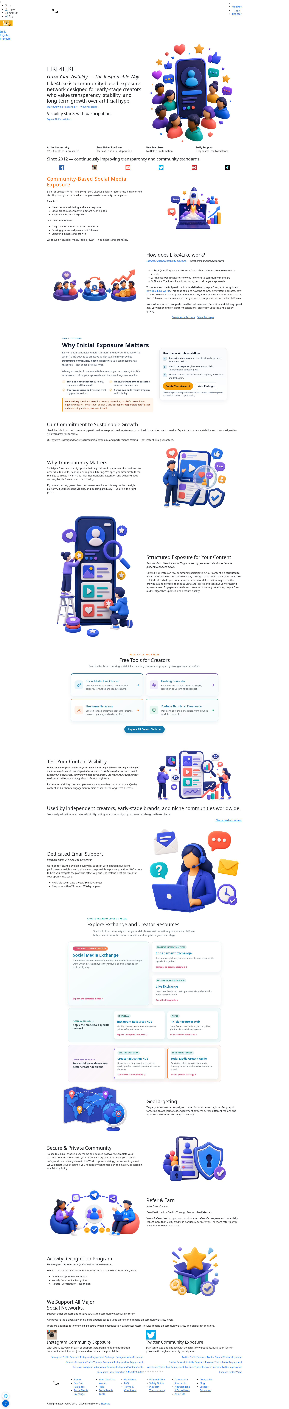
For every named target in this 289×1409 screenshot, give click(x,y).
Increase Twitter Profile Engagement (124, 1362)
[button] (126, 1371)
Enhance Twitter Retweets (99, 1367)
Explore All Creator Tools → (144, 729)
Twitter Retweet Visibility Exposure (87, 1362)
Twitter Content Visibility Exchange (125, 1357)
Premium (5, 38)
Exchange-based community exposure (166, 260)
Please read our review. (229, 820)
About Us (179, 1394)
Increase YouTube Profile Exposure (224, 1362)
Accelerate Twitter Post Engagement (66, 1367)
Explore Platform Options (59, 119)
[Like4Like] (6, 23)
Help (101, 1386)
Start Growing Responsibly (62, 106)
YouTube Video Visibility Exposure (164, 1362)
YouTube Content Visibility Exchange (223, 1357)
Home (77, 1379)
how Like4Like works (158, 291)
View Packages (88, 106)
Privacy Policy (157, 1379)
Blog (202, 1383)
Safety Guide (156, 1383)
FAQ (126, 1383)
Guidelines (130, 1379)
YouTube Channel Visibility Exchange (185, 1357)
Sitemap (105, 1403)
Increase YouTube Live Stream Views (223, 1367)
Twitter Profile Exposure (95, 1357)
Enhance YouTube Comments (189, 1367)
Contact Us (206, 1379)
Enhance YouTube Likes (194, 1362)
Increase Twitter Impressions (128, 1367)
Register (4, 35)
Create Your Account (183, 317)
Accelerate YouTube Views (161, 1367)
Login (3, 31)
